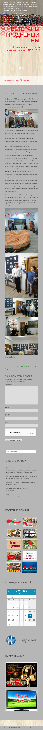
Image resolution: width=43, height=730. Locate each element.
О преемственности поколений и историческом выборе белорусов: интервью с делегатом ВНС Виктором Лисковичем (21, 470)
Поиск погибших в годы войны (20, 4)
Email (7, 415)
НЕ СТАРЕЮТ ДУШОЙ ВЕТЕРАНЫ (22, 15)
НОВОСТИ (25, 367)
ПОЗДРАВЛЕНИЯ (16, 11)
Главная (6, 2)
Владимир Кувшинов (31, 93)
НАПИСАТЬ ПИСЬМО (15, 21)
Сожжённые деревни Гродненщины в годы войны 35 (18, 18)
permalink (10, 369)
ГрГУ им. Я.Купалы (28, 728)
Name (7, 407)
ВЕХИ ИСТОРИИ (16, 2)
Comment (8, 384)
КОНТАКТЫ (27, 21)
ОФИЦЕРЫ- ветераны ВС (19, 6)
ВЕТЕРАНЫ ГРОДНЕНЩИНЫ (22, 35)
